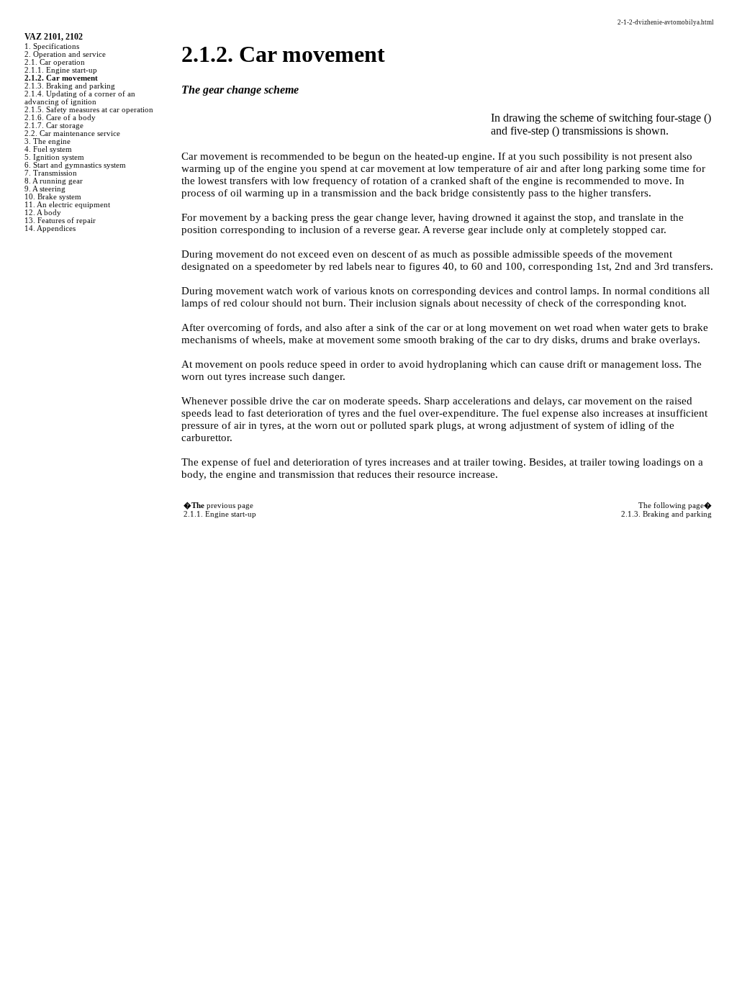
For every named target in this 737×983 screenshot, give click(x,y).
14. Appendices (50, 228)
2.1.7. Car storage (53, 126)
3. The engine (47, 141)
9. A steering (44, 189)
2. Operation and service (65, 54)
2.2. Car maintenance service (72, 133)
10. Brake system (52, 197)
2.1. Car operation (54, 62)
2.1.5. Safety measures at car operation (88, 110)
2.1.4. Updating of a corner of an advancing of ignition (79, 98)
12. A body (42, 213)
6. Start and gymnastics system (75, 165)
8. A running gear (53, 181)
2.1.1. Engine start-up (60, 70)
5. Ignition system (54, 157)
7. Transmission (50, 173)
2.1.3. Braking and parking (69, 86)
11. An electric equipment (67, 205)
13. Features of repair (60, 221)
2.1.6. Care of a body (60, 118)
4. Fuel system (48, 149)
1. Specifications (51, 46)
